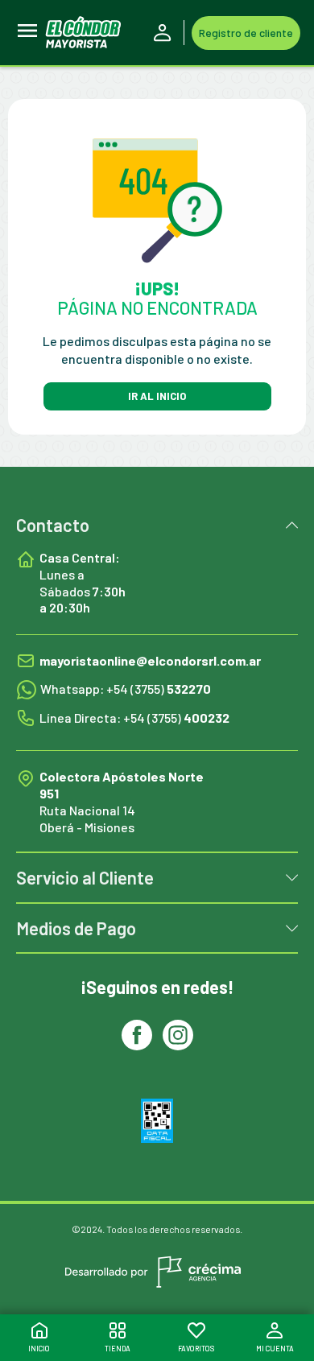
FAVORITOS (196, 1348)
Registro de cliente (246, 32)
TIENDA (117, 1348)
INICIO (39, 1348)
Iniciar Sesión (165, 33)
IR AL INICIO (157, 396)
